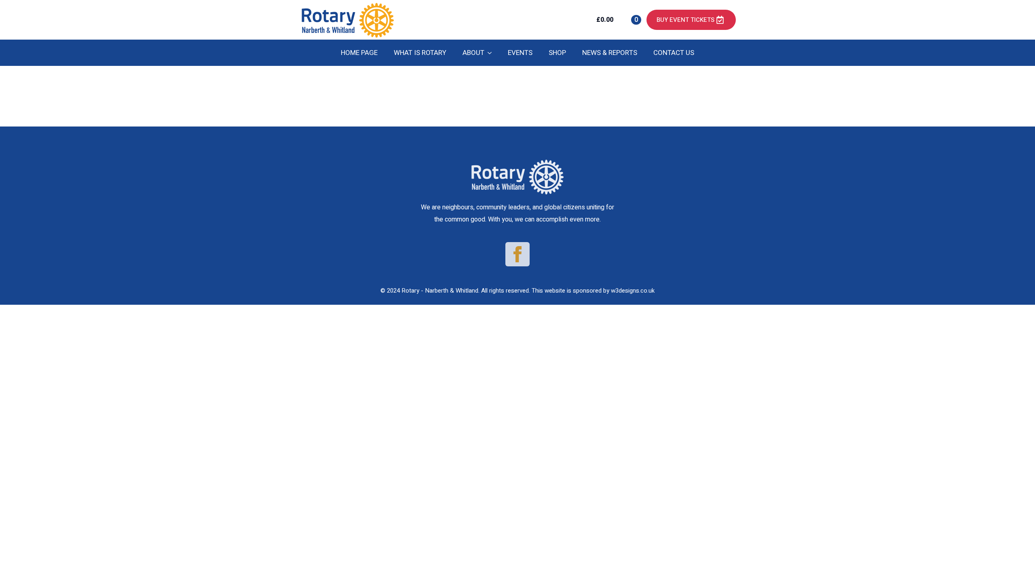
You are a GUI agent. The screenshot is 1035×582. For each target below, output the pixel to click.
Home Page (359, 53)
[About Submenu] (492, 52)
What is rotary (420, 53)
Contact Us (673, 53)
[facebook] (517, 254)
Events (520, 53)
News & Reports (609, 53)
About (473, 53)
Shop (557, 53)
